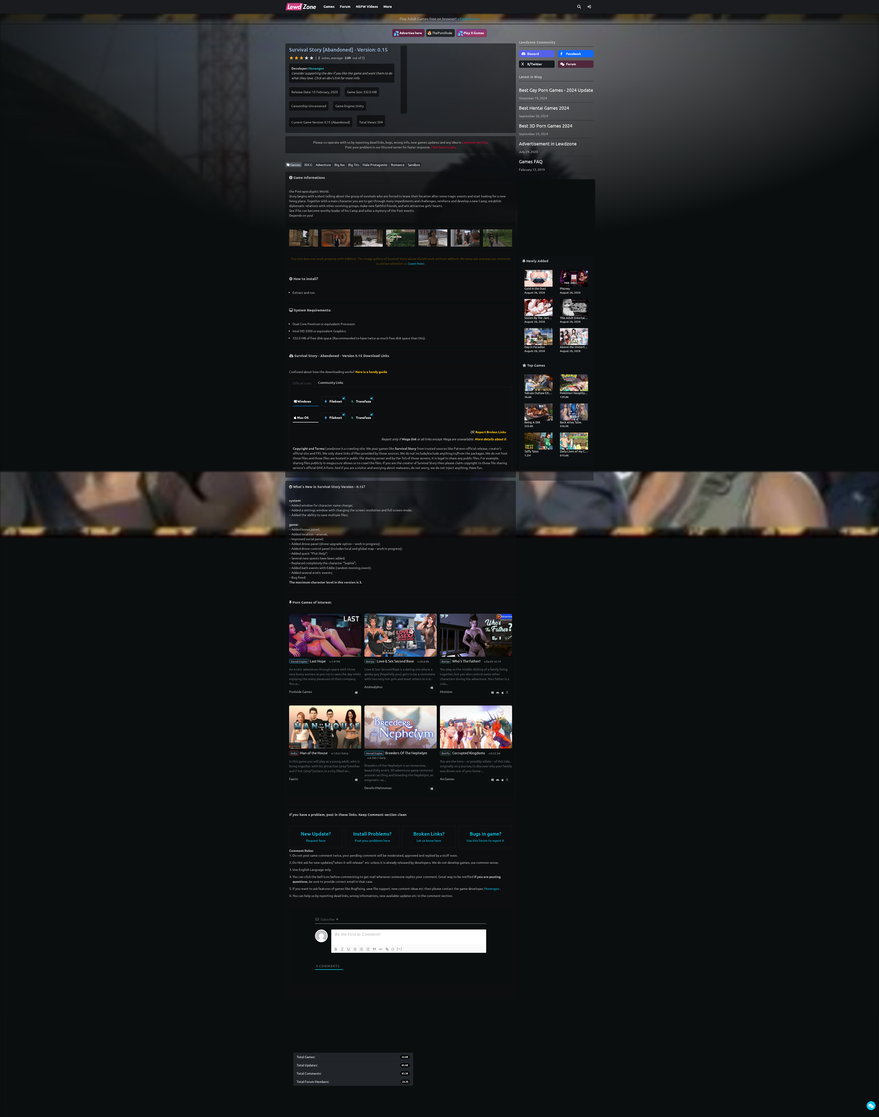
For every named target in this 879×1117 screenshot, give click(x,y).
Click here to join (443, 147)
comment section (474, 142)
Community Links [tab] (330, 382)
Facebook (573, 54)
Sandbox (414, 165)
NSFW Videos (367, 6)
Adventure (323, 165)
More (387, 6)
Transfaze (363, 401)
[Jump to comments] (871, 1105)
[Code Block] (380, 949)
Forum (345, 6)
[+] (399, 949)
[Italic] (342, 949)
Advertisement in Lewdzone (548, 143)
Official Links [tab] (302, 383)
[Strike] (355, 949)
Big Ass (339, 165)
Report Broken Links (490, 432)
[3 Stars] (301, 58)
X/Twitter (534, 64)
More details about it (490, 439)
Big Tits (353, 165)
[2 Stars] (296, 58)
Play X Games (471, 33)
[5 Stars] (311, 58)
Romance (397, 165)
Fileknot (335, 401)
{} (393, 949)
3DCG (308, 165)
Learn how (416, 263)
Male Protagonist (375, 165)
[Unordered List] (368, 949)
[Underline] (348, 949)
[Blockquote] (374, 949)
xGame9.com (468, 18)
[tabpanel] (400, 408)
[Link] (387, 949)
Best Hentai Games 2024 (544, 108)
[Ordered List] (361, 949)
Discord (532, 54)
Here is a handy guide (371, 372)
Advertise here (407, 33)
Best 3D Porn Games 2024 (545, 125)
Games (328, 6)
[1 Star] (291, 58)
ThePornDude (442, 33)
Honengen (316, 68)
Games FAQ (531, 161)
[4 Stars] (306, 58)
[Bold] (336, 949)
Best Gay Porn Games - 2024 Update (556, 90)
